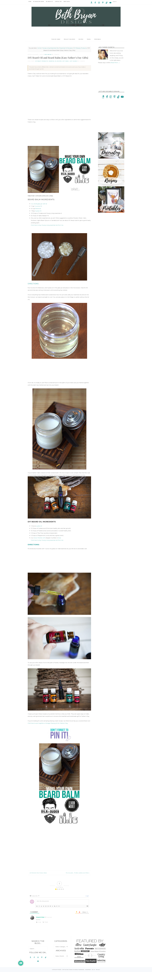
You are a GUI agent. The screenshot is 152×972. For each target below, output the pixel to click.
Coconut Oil (38, 206)
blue (59, 538)
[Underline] (41, 906)
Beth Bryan (76, 17)
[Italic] (39, 906)
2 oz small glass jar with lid (39, 204)
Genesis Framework (79, 969)
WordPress (88, 969)
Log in (93, 969)
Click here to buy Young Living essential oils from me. (47, 225)
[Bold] (37, 906)
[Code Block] (52, 906)
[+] (59, 906)
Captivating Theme (67, 969)
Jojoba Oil (38, 211)
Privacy (98, 969)
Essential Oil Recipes (55, 61)
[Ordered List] (46, 906)
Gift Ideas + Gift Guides (69, 61)
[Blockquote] (50, 906)
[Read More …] (114, 62)
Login (87, 896)
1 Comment (56, 54)
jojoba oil (39, 526)
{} (56, 906)
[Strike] (44, 906)
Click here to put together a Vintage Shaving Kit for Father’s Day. (48, 723)
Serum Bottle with (40, 538)
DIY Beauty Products (41, 61)
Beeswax (38, 208)
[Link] (55, 906)
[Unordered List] (48, 906)
